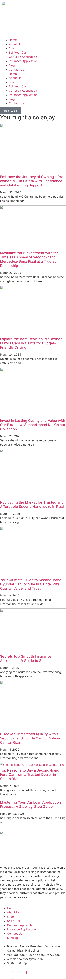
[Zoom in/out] (3, 972)
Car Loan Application (23, 57)
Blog (12, 65)
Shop (12, 48)
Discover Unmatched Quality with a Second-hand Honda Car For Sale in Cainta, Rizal (30, 738)
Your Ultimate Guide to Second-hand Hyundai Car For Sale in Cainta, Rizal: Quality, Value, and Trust (31, 584)
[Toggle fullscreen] (10, 972)
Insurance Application (23, 61)
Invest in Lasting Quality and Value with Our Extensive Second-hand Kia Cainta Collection (32, 424)
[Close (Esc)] (24, 972)
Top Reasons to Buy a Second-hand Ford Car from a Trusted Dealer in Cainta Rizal (29, 774)
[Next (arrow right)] (10, 977)
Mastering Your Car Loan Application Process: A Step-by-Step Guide (30, 804)
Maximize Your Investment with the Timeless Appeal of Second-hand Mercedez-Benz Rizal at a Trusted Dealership (29, 259)
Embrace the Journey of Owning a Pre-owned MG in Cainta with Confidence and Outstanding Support (32, 181)
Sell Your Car (17, 52)
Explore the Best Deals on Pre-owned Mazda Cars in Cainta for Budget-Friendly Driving (31, 343)
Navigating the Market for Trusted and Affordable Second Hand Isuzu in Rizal (32, 504)
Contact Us (16, 69)
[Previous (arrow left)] (3, 977)
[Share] (17, 972)
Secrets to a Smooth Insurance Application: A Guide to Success (26, 658)
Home (13, 40)
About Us (15, 44)
